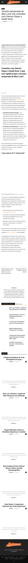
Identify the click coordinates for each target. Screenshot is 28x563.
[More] (16, 24)
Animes (6, 6)
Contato (6, 558)
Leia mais (13, 387)
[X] (6, 24)
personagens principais (9, 212)
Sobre (16, 557)
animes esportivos (12, 232)
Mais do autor (19, 304)
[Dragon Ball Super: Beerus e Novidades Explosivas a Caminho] (5, 316)
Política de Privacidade (9, 557)
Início (2, 6)
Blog (2, 557)
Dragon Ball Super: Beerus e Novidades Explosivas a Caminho (17, 316)
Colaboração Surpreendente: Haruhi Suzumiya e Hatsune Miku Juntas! (17, 337)
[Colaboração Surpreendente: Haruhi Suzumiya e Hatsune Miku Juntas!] (5, 337)
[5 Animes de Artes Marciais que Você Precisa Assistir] (5, 323)
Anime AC (5, 21)
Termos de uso (22, 557)
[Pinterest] (9, 24)
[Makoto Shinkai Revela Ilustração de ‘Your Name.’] (5, 330)
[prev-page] (2, 349)
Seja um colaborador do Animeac (16, 558)
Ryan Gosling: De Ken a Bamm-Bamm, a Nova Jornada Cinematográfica (14, 468)
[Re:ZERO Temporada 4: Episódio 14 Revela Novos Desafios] (5, 343)
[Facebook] (2, 24)
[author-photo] (14, 285)
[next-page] (5, 349)
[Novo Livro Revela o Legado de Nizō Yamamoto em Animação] (5, 309)
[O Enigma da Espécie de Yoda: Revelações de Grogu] (14, 371)
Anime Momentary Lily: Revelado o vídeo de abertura (21, 270)
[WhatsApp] (12, 24)
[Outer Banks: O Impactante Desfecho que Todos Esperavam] (14, 518)
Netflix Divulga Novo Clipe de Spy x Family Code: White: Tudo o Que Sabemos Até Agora (7, 271)
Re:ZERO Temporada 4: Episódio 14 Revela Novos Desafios (16, 344)
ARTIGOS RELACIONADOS (8, 304)
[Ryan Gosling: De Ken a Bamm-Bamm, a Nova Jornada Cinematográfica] (14, 481)
